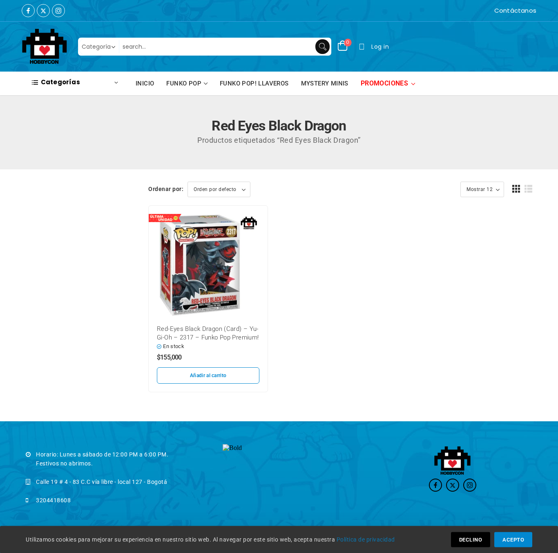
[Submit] (322, 46)
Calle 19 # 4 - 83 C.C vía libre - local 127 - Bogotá (101, 482)
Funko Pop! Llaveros (254, 83)
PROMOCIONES (384, 83)
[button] (516, 189)
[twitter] (43, 10)
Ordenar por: (165, 189)
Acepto (513, 540)
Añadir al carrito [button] (208, 375)
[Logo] (45, 46)
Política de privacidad (366, 539)
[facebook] (28, 10)
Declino (470, 540)
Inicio (145, 83)
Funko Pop (183, 83)
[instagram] (58, 10)
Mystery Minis (324, 83)
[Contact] (492, 10)
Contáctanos (515, 10)
